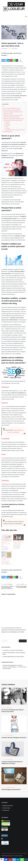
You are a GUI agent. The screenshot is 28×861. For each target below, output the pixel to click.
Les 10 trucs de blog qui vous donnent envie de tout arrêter (12, 711)
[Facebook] (3, 59)
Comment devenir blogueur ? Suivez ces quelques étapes (18, 542)
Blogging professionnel (8, 805)
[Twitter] (5, 59)
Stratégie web (6, 810)
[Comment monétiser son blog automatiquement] (6, 554)
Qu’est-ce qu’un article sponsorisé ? (11, 108)
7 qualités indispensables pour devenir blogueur (21, 586)
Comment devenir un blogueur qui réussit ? (13, 738)
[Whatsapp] (14, 59)
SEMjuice (3, 406)
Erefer (6, 126)
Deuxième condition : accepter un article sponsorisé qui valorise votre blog (12, 116)
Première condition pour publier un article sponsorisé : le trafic (13, 112)
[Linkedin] (8, 59)
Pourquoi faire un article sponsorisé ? (12, 110)
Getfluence (7, 121)
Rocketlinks (7, 124)
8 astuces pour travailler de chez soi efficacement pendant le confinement (7, 586)
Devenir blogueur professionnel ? (11, 789)
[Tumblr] (17, 59)
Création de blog (6, 808)
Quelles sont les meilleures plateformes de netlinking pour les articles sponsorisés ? (13, 119)
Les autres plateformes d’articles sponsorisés (15, 129)
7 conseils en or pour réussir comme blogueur (13, 650)
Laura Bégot (4, 48)
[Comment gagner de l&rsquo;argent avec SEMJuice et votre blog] (6, 537)
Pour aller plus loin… (7, 131)
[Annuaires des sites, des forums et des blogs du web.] (4, 827)
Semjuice (7, 123)
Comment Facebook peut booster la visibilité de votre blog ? (12, 763)
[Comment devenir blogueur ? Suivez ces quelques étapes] (18, 537)
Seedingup (7, 128)
